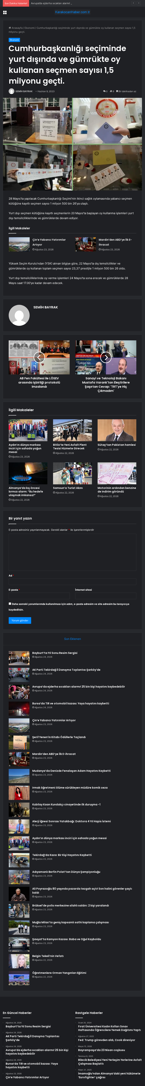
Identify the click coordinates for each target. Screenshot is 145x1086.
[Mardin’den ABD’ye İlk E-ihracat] (85, 244)
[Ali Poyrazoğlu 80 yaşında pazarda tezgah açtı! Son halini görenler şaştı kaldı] (19, 894)
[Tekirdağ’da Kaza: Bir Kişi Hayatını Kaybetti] (19, 860)
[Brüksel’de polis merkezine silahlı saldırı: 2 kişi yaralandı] (19, 911)
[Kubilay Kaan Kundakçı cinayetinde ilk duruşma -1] (19, 810)
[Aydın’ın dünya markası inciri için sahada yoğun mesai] (28, 430)
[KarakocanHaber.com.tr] (72, 12)
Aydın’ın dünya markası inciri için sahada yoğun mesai (25, 448)
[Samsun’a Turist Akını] (72, 473)
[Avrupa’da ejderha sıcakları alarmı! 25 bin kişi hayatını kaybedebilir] (19, 692)
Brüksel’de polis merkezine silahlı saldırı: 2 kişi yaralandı (70, 905)
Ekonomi (30, 27)
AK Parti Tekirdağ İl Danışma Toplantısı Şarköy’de (66, 670)
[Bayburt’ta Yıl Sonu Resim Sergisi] (19, 658)
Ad (11, 575)
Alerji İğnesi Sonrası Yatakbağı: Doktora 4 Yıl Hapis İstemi (71, 821)
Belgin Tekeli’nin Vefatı (48, 956)
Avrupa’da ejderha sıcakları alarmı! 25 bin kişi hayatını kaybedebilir (69, 3)
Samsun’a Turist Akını (68, 488)
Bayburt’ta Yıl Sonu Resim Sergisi (54, 653)
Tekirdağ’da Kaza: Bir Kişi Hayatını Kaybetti (62, 855)
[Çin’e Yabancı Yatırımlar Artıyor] (19, 244)
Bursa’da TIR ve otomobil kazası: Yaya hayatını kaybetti (70, 703)
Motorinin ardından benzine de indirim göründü (117, 489)
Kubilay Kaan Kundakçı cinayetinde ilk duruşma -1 (66, 804)
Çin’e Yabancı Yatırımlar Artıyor (54, 720)
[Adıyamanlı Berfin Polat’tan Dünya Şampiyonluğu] (19, 877)
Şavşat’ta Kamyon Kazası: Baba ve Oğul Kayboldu (66, 939)
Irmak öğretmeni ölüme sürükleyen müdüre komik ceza (70, 788)
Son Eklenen (72, 639)
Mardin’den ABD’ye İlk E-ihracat (54, 754)
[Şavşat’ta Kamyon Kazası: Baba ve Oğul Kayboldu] (19, 944)
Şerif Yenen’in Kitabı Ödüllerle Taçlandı (59, 737)
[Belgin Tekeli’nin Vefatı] (19, 961)
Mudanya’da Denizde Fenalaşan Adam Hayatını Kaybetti (71, 771)
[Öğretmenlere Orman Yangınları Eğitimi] (19, 978)
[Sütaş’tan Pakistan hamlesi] (117, 430)
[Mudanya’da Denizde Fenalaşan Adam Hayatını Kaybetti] (19, 776)
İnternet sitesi (83, 589)
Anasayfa (16, 27)
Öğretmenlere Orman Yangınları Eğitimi (59, 973)
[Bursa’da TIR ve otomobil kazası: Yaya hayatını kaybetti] (19, 709)
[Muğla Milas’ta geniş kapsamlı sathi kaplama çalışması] (19, 927)
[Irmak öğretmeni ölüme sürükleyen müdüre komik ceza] (19, 793)
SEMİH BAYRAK (23, 91)
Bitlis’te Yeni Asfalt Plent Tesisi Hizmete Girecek (70, 446)
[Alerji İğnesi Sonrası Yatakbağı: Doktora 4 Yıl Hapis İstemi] (19, 826)
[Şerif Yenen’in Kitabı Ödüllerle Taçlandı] (19, 742)
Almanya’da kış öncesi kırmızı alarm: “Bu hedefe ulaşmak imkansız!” (26, 491)
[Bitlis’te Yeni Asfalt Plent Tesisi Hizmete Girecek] (72, 430)
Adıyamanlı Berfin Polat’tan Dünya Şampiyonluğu (66, 872)
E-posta (14, 589)
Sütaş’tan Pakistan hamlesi (117, 445)
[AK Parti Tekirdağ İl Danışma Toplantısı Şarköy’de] (19, 675)
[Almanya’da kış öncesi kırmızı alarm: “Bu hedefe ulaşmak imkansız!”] (28, 473)
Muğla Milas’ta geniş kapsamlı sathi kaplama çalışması (70, 922)
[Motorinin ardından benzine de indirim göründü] (117, 473)
